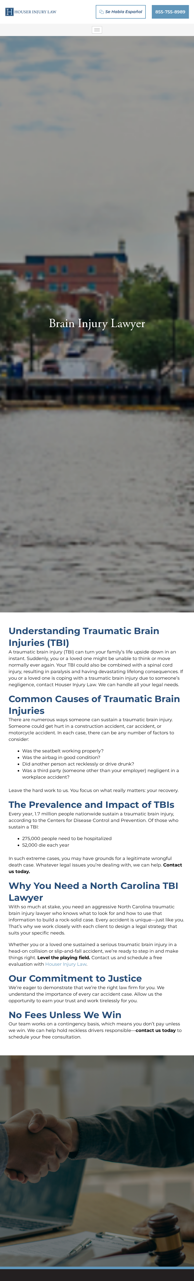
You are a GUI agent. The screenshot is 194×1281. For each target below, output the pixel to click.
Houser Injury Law (65, 964)
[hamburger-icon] (97, 29)
